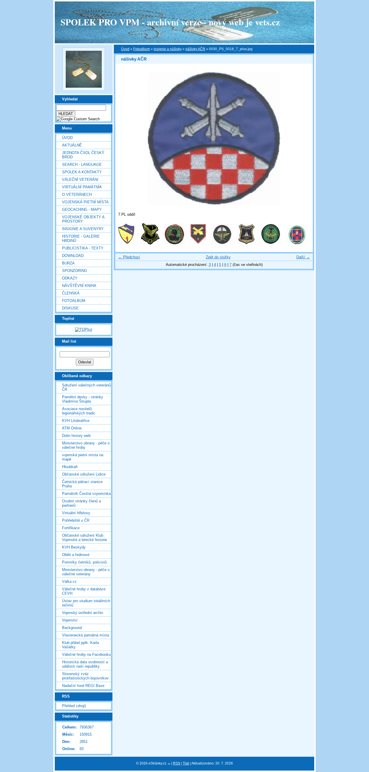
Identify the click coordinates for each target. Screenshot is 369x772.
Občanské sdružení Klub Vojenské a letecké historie (84, 537)
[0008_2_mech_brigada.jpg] (296, 243)
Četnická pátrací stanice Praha (82, 484)
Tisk (186, 763)
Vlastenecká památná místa (85, 635)
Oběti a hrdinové (75, 555)
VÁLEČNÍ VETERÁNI (80, 179)
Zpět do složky (218, 257)
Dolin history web (76, 435)
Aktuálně (72, 145)
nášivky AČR (195, 49)
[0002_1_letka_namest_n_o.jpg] (150, 243)
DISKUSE (70, 308)
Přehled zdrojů (74, 706)
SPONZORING (74, 270)
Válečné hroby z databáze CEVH (84, 591)
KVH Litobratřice (75, 420)
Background (72, 628)
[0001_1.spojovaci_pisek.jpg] (126, 243)
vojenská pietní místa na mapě (82, 457)
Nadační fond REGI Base (83, 685)
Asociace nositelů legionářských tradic (78, 411)
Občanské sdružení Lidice (84, 474)
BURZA (68, 263)
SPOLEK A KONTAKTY (82, 172)
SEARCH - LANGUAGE (82, 164)
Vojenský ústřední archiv (82, 613)
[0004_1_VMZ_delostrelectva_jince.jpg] (198, 243)
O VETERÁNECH (77, 194)
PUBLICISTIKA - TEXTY (82, 248)
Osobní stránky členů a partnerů (81, 503)
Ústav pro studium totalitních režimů (86, 603)
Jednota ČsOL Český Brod (83, 155)
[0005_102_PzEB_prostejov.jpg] (222, 243)
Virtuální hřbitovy (76, 513)
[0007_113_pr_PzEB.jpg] (270, 243)
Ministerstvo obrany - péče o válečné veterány (86, 572)
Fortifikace (71, 528)
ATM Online (72, 428)
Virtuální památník (82, 187)
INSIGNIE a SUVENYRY (83, 229)
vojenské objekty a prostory (83, 219)
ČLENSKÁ (71, 293)
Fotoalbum (73, 300)
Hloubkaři (70, 467)
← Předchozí (129, 257)
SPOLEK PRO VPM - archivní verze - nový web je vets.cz (170, 22)
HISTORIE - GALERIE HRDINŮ (81, 238)
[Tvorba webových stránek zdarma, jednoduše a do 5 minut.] (169, 763)
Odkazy (70, 278)
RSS (176, 763)
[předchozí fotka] (124, 138)
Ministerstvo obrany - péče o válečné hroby (86, 445)
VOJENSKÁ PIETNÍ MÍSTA (85, 202)
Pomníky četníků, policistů (84, 562)
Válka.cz (69, 581)
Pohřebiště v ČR (75, 520)
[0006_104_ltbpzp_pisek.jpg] (246, 243)
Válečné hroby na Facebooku (86, 654)
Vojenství (70, 620)
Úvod (67, 138)
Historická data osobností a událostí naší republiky (85, 664)
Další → (303, 257)
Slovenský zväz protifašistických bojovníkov (85, 676)
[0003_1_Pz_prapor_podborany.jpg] (174, 243)
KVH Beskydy (74, 547)
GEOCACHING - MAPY (82, 209)
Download (73, 255)
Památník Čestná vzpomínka (86, 493)
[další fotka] (303, 138)
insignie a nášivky (168, 49)
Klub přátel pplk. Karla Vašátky (80, 644)
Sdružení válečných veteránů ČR (86, 387)
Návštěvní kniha (79, 285)
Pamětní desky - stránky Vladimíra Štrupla (82, 399)
